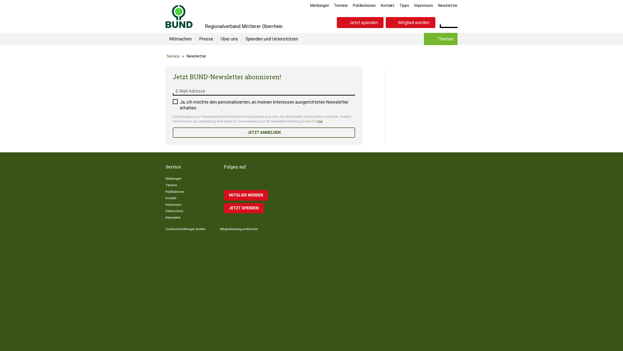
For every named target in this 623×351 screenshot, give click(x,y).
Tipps (404, 5)
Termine (341, 5)
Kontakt (387, 5)
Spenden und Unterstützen (272, 38)
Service (173, 56)
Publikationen (364, 5)
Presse (206, 38)
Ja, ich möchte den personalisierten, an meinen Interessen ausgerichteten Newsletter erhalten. (264, 104)
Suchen (454, 22)
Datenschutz (174, 211)
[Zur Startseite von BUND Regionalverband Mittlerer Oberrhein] (179, 16)
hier (320, 121)
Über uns (229, 38)
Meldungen (319, 5)
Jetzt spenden (363, 22)
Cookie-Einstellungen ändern (185, 229)
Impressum (423, 5)
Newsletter (448, 5)
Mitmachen (180, 38)
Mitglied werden (414, 22)
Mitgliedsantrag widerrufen (239, 229)
